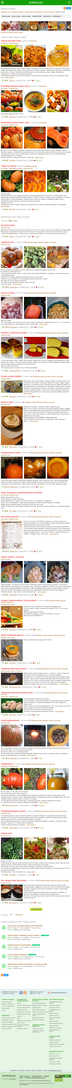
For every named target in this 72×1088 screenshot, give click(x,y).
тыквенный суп (57, 16)
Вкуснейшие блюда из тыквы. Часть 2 (15, 86)
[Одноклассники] (65, 8)
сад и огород (4, 43)
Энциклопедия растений (9, 1017)
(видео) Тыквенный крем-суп (12, 635)
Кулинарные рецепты (55, 1064)
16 (38, 236)
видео (12, 604)
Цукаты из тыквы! (8, 293)
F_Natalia (13, 511)
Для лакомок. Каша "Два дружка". (14, 880)
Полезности (6, 1015)
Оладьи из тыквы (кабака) (11, 376)
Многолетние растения (38, 1009)
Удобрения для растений (24, 1020)
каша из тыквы (6, 16)
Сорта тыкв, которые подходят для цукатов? (25, 926)
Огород (19, 1003)
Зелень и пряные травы (23, 1007)
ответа (3, 927)
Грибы (18, 1018)
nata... (13, 236)
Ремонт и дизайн (54, 1042)
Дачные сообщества (7, 1004)
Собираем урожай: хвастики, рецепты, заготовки (41, 242)
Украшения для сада (55, 1027)
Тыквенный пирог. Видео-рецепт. (14, 668)
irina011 (26, 937)
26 (41, 160)
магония (13, 396)
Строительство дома (55, 1040)
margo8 (26, 947)
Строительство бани (55, 1046)
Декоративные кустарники (39, 1005)
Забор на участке (54, 1015)
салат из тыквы (16, 16)
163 (39, 396)
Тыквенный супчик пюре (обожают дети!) (17, 692)
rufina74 (13, 117)
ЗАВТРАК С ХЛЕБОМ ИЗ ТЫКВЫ (14, 333)
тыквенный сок (47, 16)
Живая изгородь (53, 1013)
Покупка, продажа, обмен (9, 1026)
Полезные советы (7, 1028)
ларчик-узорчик (28, 956)
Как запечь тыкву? (8, 225)
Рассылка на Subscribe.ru (59, 992)
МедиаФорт (13, 1079)
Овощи (15, 928)
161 (41, 595)
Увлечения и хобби (54, 1061)
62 (43, 287)
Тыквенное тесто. (8, 242)
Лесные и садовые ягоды (24, 1005)
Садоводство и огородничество (22, 1000)
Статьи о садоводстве (8, 1006)
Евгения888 (25, 928)
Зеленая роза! (6, 833)
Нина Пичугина (36, 1080)
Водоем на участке (54, 1007)
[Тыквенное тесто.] (5, 30)
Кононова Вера (28, 966)
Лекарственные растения (9, 1024)
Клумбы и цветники (54, 1005)
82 (41, 447)
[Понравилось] (7, 81)
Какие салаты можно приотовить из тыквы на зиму (27, 964)
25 (44, 370)
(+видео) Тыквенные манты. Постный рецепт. (19, 600)
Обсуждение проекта (54, 1070)
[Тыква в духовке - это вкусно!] (43, 30)
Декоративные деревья (38, 1003)
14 (39, 663)
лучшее (15, 220)
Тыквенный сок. (7, 764)
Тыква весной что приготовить (19, 945)
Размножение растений (23, 1014)
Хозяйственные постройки (56, 1044)
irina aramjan (14, 827)
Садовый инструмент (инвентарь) (38, 1031)
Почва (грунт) (20, 1022)
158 (43, 805)
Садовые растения (22, 1009)
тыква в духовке (26, 16)
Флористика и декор (38, 1019)
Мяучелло (15, 551)
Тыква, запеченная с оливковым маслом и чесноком (21, 492)
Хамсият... (14, 875)
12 (45, 687)
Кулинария (33, 40)
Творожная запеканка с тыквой (13, 811)
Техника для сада (37, 1028)
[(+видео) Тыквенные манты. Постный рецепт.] (52, 30)
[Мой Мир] (70, 8)
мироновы (15, 287)
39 (38, 875)
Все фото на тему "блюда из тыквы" (12, 32)
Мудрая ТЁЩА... (16, 370)
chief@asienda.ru (45, 1080)
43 (42, 828)
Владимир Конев (16, 687)
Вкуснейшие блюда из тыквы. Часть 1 (15, 122)
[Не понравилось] (5, 81)
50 (41, 551)
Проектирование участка (56, 1023)
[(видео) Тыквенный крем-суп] (62, 30)
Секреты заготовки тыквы (11, 41)
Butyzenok (14, 447)
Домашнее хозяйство (56, 1051)
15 (39, 80)
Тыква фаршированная (10, 720)
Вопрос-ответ (5, 1008)
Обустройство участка (56, 999)
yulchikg (13, 629)
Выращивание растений (23, 1012)
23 (40, 511)
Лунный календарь (7, 1022)
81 (42, 487)
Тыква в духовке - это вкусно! (12, 557)
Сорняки (19, 1016)
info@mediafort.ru (23, 1084)
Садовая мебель (54, 1025)
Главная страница (8, 999)
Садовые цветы (36, 1007)
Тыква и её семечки (8, 166)
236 (42, 327)
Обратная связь (24, 1076)
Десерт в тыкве (7, 402)
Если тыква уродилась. (10, 516)
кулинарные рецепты (17, 12)
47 (42, 758)
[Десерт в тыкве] (33, 30)
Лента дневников (7, 1001)
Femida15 (14, 758)
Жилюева (14, 327)
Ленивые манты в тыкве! (10, 452)
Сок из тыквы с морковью (17, 954)
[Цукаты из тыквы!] (15, 30)
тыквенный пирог (37, 16)
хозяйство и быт (5, 12)
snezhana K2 (14, 902)
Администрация (37, 1076)
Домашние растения (38, 1017)
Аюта (12, 80)
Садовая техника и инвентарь (38, 1025)
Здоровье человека (31, 166)
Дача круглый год (54, 1056)
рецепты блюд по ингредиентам (34, 12)
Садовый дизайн (53, 1021)
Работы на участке (54, 1053)
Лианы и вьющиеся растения (40, 1012)
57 (39, 715)
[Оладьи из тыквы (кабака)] (24, 30)
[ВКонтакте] (67, 8)
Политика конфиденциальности (35, 1077)
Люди (3, 1010)
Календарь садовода (8, 1020)
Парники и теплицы (22, 1028)
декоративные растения (15, 168)
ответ (4, 956)
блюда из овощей (49, 12)
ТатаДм (13, 209)
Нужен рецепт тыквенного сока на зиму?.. (24, 935)
